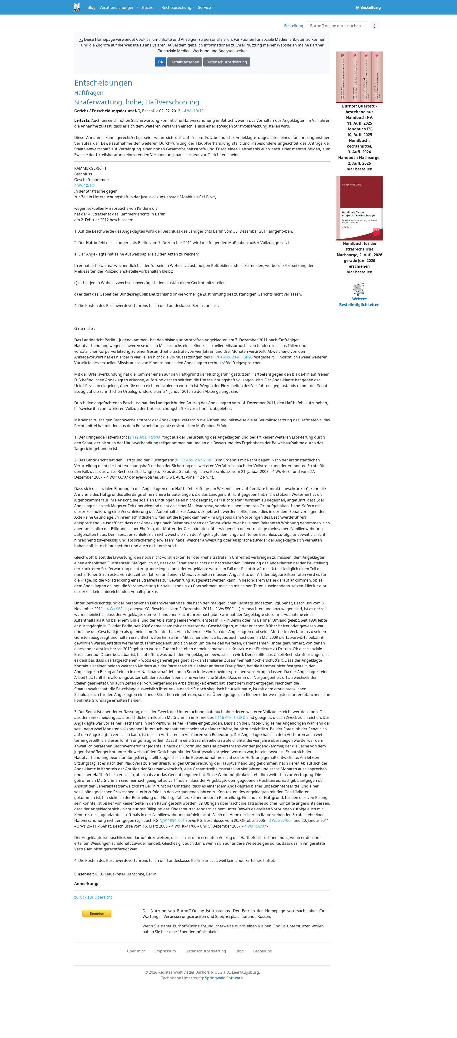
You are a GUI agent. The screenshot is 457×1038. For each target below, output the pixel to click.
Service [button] (204, 7)
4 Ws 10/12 (194, 110)
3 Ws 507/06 (279, 820)
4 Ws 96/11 (116, 608)
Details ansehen (184, 62)
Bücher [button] (148, 7)
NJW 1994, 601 (172, 820)
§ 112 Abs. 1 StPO (144, 437)
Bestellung (293, 25)
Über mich (136, 951)
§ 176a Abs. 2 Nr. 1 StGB (232, 357)
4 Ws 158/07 (255, 826)
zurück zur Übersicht (93, 897)
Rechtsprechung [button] (176, 7)
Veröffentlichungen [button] (117, 7)
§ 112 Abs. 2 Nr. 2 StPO (196, 460)
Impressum (165, 951)
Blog (92, 7)
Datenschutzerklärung (226, 62)
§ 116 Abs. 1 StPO (230, 717)
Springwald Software (224, 978)
